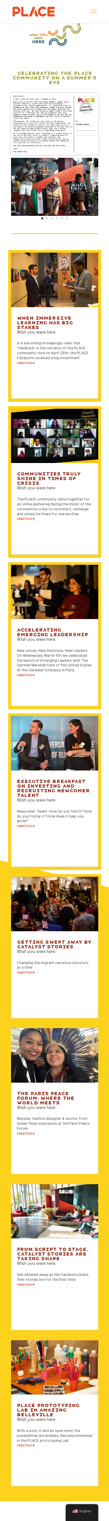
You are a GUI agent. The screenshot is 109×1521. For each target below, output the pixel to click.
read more (26, 363)
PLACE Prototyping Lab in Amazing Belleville (48, 1410)
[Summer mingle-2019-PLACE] (54, 216)
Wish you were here (36, 332)
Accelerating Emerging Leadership (52, 632)
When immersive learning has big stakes (45, 322)
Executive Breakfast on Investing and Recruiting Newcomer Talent (53, 788)
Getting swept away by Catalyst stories (54, 944)
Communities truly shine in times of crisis (49, 478)
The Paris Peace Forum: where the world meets (45, 1098)
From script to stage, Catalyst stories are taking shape (52, 1254)
